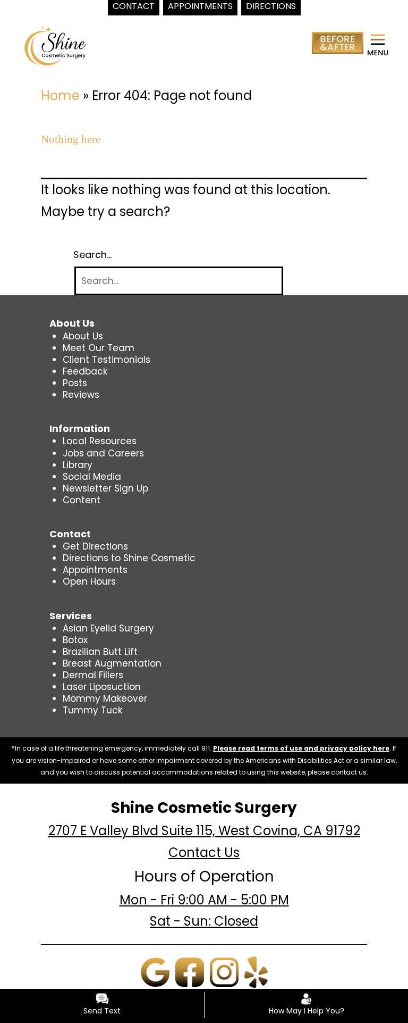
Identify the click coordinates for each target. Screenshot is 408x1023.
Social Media (92, 476)
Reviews (81, 394)
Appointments (95, 569)
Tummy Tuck (92, 710)
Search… (92, 255)
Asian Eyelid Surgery (108, 628)
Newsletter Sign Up (105, 488)
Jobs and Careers (103, 453)
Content (81, 500)
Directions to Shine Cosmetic (129, 558)
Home (60, 95)
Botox (75, 640)
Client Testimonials (106, 359)
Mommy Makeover (105, 698)
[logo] (55, 45)
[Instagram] (224, 971)
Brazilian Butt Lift (100, 651)
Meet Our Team (98, 348)
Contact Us (204, 852)
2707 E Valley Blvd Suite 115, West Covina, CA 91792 (204, 830)
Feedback (85, 371)
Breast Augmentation (112, 663)
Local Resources (100, 441)
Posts (75, 383)
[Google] (155, 971)
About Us (83, 336)
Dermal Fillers (93, 675)
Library (77, 465)
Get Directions (95, 546)
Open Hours (89, 581)
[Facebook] (190, 971)
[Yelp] (256, 971)
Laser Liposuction (102, 686)
